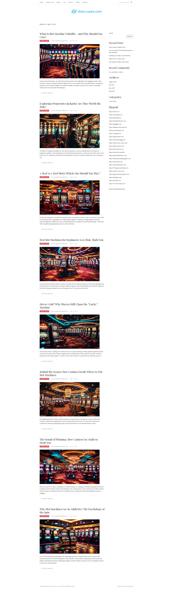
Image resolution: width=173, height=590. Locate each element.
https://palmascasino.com (116, 146)
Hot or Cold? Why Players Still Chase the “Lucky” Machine (68, 305)
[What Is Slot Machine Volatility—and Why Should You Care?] (70, 61)
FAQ (64, 2)
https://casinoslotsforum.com (117, 165)
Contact (85, 2)
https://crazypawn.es (115, 133)
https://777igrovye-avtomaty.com (118, 168)
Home (41, 2)
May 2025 (112, 91)
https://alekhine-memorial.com (118, 127)
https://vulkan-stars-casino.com (118, 143)
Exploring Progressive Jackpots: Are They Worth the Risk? (70, 105)
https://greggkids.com (115, 124)
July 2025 (111, 85)
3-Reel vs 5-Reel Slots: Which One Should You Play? (70, 173)
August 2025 (112, 82)
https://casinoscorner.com (116, 171)
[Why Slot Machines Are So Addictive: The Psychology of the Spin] (70, 536)
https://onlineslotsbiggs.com (117, 140)
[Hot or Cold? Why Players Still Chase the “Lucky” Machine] (70, 331)
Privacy (70, 2)
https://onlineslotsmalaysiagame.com (120, 158)
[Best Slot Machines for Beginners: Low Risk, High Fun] (70, 264)
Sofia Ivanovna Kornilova (59, 40)
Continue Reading (47, 93)
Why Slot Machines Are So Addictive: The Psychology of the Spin (72, 510)
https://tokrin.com (114, 111)
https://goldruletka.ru (115, 118)
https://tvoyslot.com (115, 180)
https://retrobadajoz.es (115, 115)
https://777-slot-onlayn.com (117, 183)
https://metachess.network (117, 152)
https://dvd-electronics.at (116, 149)
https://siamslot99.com (115, 162)
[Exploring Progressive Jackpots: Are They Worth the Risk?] (70, 131)
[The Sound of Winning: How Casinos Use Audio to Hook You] (70, 466)
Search (111, 33)
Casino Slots (50, 2)
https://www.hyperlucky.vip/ (117, 189)
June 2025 (112, 88)
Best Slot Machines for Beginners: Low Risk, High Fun (71, 240)
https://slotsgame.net (115, 177)
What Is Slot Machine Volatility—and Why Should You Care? (71, 35)
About (59, 2)
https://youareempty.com (116, 130)
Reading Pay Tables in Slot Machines (119, 55)
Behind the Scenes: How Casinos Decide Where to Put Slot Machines (71, 373)
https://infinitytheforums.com (117, 121)
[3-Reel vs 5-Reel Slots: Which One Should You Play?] (70, 197)
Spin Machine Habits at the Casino (119, 62)
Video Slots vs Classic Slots (117, 59)
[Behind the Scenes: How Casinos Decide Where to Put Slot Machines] (70, 399)
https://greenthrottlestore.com (118, 155)
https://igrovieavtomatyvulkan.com (119, 174)
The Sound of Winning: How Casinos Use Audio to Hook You (69, 441)
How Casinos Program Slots (117, 47)
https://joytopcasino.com (116, 136)
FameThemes (130, 586)
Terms (78, 2)
